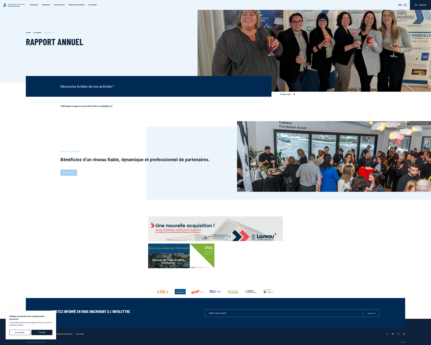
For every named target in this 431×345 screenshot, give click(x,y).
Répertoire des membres (77, 5)
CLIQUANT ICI (106, 106)
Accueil (28, 33)
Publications (46, 5)
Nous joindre (93, 5)
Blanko (403, 342)
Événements (34, 5)
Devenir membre (59, 5)
